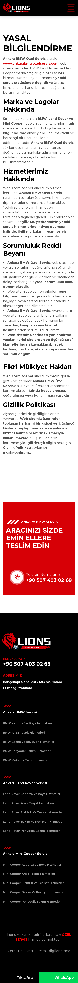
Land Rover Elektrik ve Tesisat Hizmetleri (33, 812)
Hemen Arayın (14, 659)
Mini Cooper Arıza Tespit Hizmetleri (29, 874)
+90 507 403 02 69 (49, 580)
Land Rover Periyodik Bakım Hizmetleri (32, 831)
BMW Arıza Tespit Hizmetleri (24, 732)
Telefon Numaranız (43, 574)
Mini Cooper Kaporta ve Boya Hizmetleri (32, 864)
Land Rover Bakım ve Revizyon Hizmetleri (33, 821)
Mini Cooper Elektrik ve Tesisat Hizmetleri (34, 883)
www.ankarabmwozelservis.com (31, 63)
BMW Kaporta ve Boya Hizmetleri (27, 723)
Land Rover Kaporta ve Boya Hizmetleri (32, 794)
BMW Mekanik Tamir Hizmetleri (26, 760)
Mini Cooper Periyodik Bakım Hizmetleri (32, 901)
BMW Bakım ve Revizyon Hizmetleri (29, 742)
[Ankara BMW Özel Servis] (16, 8)
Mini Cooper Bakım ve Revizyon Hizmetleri (34, 892)
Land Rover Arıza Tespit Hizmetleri (28, 803)
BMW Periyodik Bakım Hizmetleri (27, 751)
